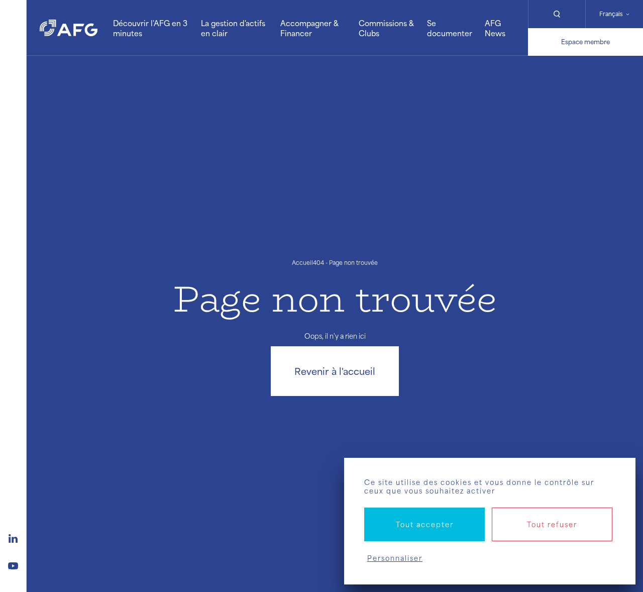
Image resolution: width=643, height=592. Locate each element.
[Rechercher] (557, 14)
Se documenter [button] (449, 28)
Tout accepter (425, 524)
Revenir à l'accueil (334, 371)
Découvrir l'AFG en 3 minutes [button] (150, 28)
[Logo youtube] (13, 564)
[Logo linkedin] (13, 537)
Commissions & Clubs (386, 28)
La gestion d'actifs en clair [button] (233, 28)
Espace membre (585, 42)
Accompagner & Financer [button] (309, 28)
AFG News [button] (495, 28)
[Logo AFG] (68, 27)
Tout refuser (552, 524)
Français (611, 14)
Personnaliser (394, 558)
